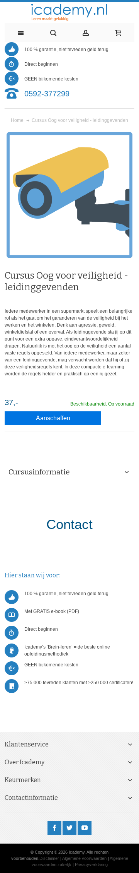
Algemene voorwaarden (84, 858)
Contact (69, 524)
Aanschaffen (53, 418)
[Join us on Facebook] (55, 828)
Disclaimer (49, 858)
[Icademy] (69, 12)
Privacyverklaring (91, 864)
